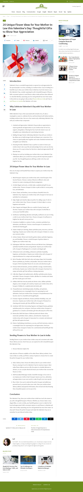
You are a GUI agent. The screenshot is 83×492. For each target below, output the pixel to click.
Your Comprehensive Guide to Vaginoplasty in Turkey (74, 58)
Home (13, 12)
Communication (31, 12)
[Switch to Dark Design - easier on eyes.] (67, 1)
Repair (55, 12)
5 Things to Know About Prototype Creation (73, 68)
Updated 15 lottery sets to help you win (15, 428)
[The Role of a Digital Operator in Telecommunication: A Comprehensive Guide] (63, 77)
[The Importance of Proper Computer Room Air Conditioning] (69, 31)
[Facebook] (4, 85)
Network (50, 12)
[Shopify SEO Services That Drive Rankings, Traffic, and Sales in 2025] (10, 460)
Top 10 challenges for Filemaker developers (26, 467)
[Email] (4, 109)
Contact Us (11, 1)
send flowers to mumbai (16, 101)
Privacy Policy (5, 1)
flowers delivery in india (39, 99)
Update (69, 12)
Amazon (18, 12)
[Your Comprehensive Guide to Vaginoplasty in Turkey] (63, 59)
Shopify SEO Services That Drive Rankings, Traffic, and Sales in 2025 (10, 468)
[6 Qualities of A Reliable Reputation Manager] (45, 460)
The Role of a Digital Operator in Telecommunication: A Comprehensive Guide (40, 429)
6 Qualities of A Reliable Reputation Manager (44, 467)
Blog (24, 12)
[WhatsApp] (4, 101)
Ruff (8, 35)
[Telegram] (4, 105)
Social (60, 12)
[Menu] (3, 6)
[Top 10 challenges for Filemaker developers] (28, 460)
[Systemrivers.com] (41, 6)
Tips (65, 12)
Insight (44, 12)
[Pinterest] (4, 97)
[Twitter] (4, 89)
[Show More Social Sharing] (51, 40)
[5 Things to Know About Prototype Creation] (63, 68)
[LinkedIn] (4, 93)
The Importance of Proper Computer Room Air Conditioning (67, 41)
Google (39, 12)
